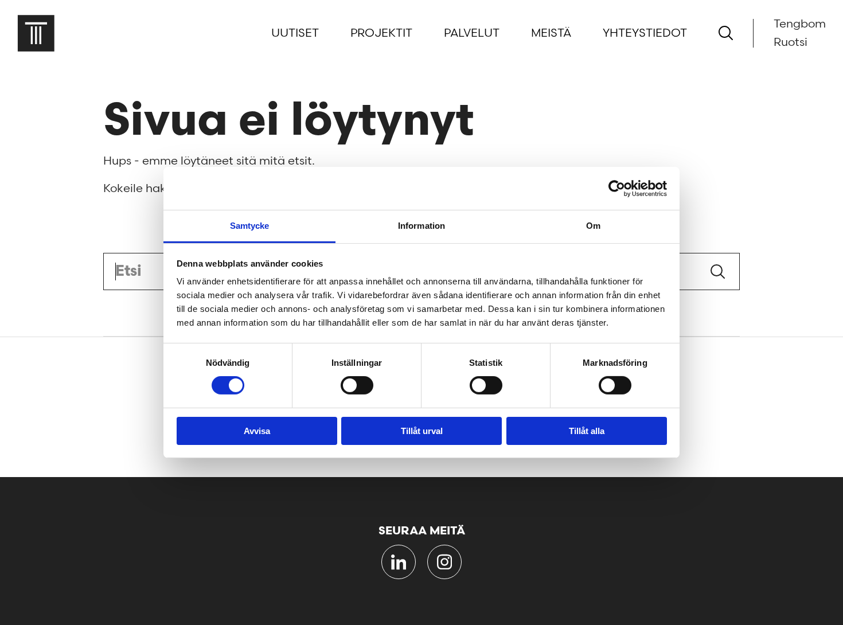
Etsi (717, 271)
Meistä (551, 33)
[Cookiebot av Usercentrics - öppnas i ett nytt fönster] (617, 188)
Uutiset (295, 33)
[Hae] (726, 33)
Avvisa (257, 431)
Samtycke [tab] (250, 226)
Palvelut (471, 33)
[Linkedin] (398, 562)
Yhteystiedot (645, 33)
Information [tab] (421, 226)
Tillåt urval (422, 431)
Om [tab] (593, 226)
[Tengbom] (35, 33)
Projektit (381, 33)
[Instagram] (444, 562)
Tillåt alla (586, 431)
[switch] (357, 385)
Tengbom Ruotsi (800, 33)
